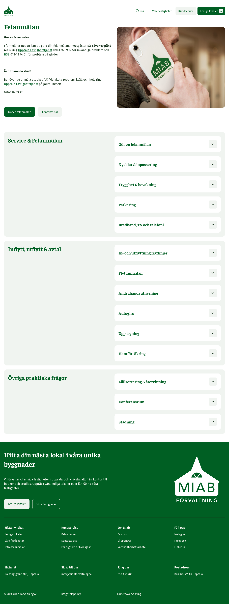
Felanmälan (68, 534)
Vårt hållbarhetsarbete (132, 547)
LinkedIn (179, 547)
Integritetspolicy (71, 594)
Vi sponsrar (124, 540)
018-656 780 (125, 574)
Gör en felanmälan (19, 112)
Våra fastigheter (161, 11)
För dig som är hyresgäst (76, 547)
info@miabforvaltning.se (76, 574)
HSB (7, 54)
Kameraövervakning (129, 594)
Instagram (180, 534)
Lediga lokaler (211, 11)
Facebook (180, 540)
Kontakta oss (50, 112)
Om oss (122, 534)
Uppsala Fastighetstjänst (35, 50)
